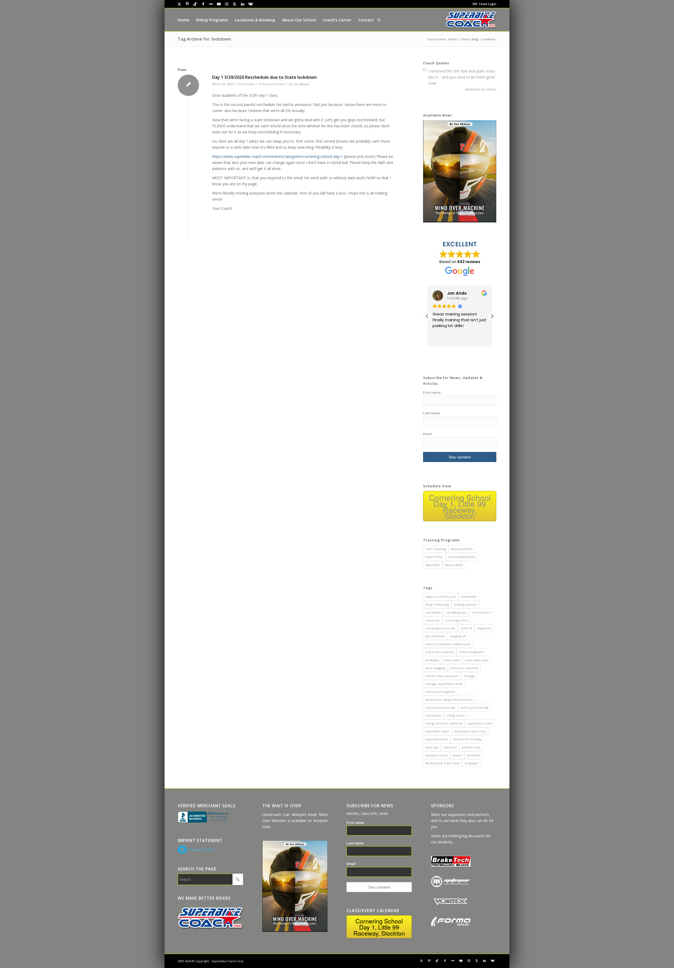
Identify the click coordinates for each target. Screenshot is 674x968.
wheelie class (471, 747)
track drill (450, 747)
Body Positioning (437, 604)
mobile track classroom (442, 676)
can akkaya (433, 612)
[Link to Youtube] (219, 4)
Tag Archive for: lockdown (204, 39)
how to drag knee (471, 652)
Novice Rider (454, 565)
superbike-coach (437, 731)
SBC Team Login (484, 4)
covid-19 (466, 628)
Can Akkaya (301, 84)
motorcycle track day (440, 707)
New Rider (432, 565)
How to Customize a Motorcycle (447, 644)
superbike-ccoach (480, 723)
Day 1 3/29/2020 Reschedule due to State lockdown (264, 77)
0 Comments (246, 84)
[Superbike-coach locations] (471, 19)
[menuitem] (483, 4)
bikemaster (469, 597)
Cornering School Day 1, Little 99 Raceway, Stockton (460, 506)
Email (427, 433)
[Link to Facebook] (203, 4)
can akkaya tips (456, 612)
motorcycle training (474, 707)
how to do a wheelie (439, 652)
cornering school (457, 620)
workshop (474, 755)
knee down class (476, 660)
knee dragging (435, 668)
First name (432, 392)
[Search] (379, 19)
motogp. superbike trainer (444, 684)
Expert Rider (434, 557)
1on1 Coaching (435, 549)
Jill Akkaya (432, 660)
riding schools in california (443, 723)
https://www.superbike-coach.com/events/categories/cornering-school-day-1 (277, 156)
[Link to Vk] (250, 4)
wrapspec (471, 763)
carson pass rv (482, 612)
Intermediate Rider (461, 557)
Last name (431, 413)
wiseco (457, 755)
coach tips (432, 620)
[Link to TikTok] (195, 4)
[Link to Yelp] (235, 4)
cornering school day (440, 628)
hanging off (457, 636)
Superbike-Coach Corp (470, 731)
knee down (452, 660)
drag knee (484, 628)
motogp (469, 676)
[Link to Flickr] (211, 4)
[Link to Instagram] (227, 4)
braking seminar (465, 604)
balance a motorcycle (440, 597)
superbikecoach (436, 739)
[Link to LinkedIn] (242, 4)
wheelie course (436, 755)
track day (431, 747)
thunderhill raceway (467, 739)
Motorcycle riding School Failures (449, 700)
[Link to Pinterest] (187, 4)
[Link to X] (179, 4)
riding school (456, 715)
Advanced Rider (462, 549)
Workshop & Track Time (442, 763)
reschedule (433, 715)
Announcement (273, 84)
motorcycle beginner (440, 692)
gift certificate (435, 636)
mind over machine (464, 668)
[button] (492, 316)
